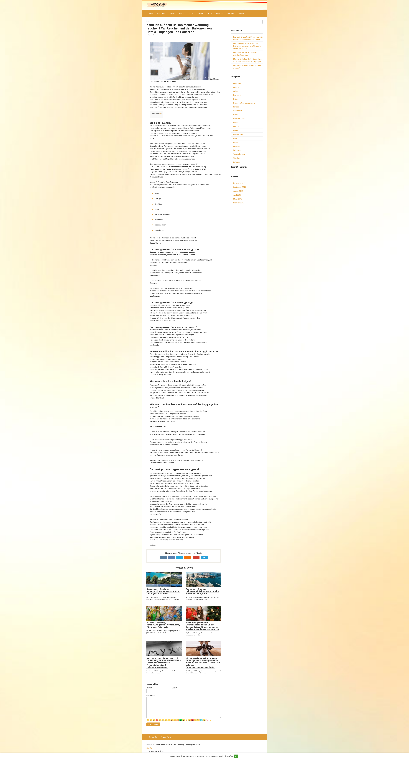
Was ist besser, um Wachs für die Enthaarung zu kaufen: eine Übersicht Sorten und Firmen (247, 46)
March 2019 (237, 199)
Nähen (235, 138)
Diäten (172, 13)
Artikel (235, 91)
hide (160, 113)
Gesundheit (237, 111)
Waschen (230, 13)
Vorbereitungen (239, 154)
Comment (150, 695)
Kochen (200, 13)
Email (174, 688)
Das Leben (161, 13)
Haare (235, 115)
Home (151, 13)
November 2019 (239, 183)
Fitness (181, 13)
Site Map (149, 748)
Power (235, 142)
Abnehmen (237, 83)
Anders (236, 87)
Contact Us (153, 737)
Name (149, 688)
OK (236, 756)
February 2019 (238, 203)
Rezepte (219, 13)
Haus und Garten (239, 119)
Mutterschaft (238, 134)
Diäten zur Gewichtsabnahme (244, 103)
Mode (209, 13)
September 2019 (239, 187)
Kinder (191, 13)
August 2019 (238, 191)
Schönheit (237, 150)
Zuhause (241, 13)
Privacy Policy (166, 737)
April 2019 (237, 195)
